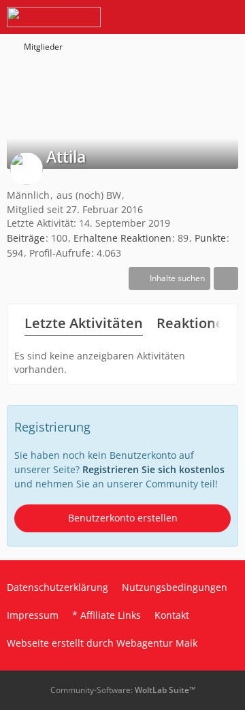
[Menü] (227, 17)
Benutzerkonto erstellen (123, 517)
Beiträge (26, 237)
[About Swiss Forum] (53, 17)
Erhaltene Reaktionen (123, 237)
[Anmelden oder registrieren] (193, 17)
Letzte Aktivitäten (83, 323)
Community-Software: (122, 690)
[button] (169, 278)
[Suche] (159, 17)
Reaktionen (195, 323)
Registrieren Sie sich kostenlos (153, 469)
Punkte (210, 237)
